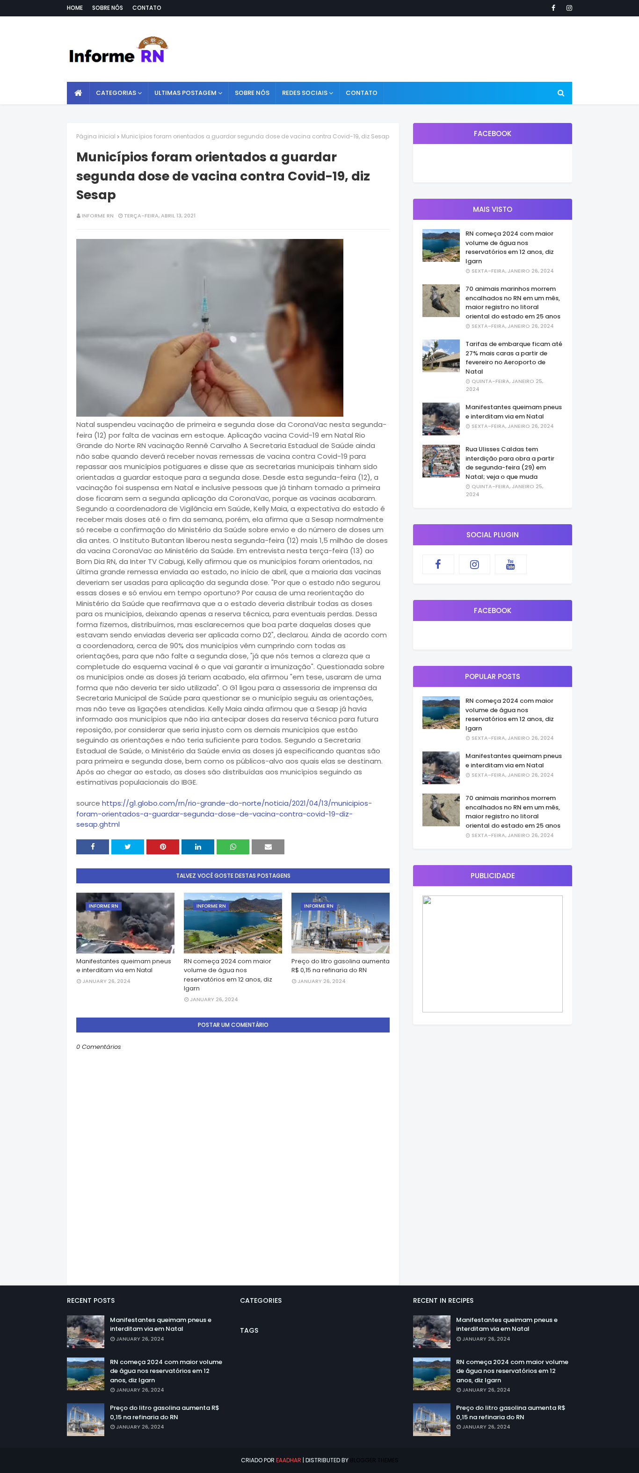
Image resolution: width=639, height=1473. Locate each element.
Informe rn (98, 215)
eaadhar (288, 1460)
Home (75, 8)
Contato (146, 8)
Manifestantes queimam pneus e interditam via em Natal (123, 966)
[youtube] (511, 564)
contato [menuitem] (362, 92)
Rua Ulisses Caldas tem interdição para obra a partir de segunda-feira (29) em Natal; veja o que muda (509, 463)
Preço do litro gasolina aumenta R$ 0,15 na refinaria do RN (340, 966)
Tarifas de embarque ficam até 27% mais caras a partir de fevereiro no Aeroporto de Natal (513, 357)
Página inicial (96, 136)
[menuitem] (78, 93)
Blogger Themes (374, 1460)
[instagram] (567, 8)
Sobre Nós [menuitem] (252, 92)
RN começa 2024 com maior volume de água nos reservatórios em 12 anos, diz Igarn (228, 975)
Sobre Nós (107, 8)
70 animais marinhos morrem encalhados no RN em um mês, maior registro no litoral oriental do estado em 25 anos (512, 302)
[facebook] (553, 8)
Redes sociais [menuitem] (304, 92)
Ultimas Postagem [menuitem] (185, 92)
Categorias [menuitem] (116, 92)
